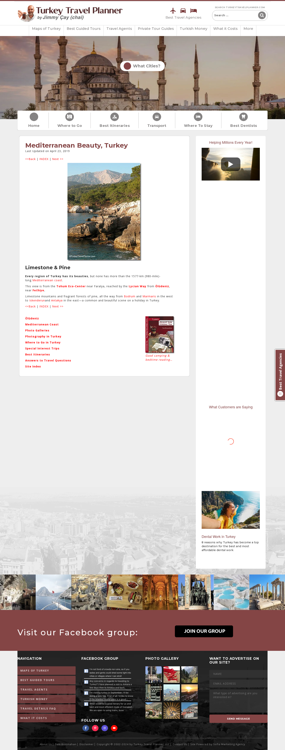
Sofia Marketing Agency (229, 744)
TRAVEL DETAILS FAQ (38, 708)
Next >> (57, 159)
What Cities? (145, 66)
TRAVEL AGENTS (34, 689)
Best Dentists (243, 125)
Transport (156, 125)
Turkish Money (193, 28)
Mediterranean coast (47, 280)
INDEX (43, 159)
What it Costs (225, 28)
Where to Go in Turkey (43, 342)
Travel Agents (119, 28)
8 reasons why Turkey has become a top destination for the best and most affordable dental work (230, 546)
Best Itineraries (114, 125)
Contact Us (180, 744)
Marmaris (149, 296)
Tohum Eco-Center (71, 286)
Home (34, 125)
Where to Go (69, 125)
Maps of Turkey (46, 28)
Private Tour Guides (156, 28)
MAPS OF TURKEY (34, 670)
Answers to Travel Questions (48, 360)
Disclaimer (86, 744)
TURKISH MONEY (34, 699)
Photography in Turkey (43, 336)
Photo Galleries (37, 330)
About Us (46, 744)
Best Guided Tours (83, 28)
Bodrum (129, 296)
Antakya (57, 300)
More (248, 28)
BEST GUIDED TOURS (37, 680)
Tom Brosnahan (65, 744)
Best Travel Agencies (183, 17)
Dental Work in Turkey (219, 536)
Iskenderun (37, 300)
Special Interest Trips (42, 348)
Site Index (33, 366)
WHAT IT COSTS (33, 718)
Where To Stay (198, 125)
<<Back (30, 159)
